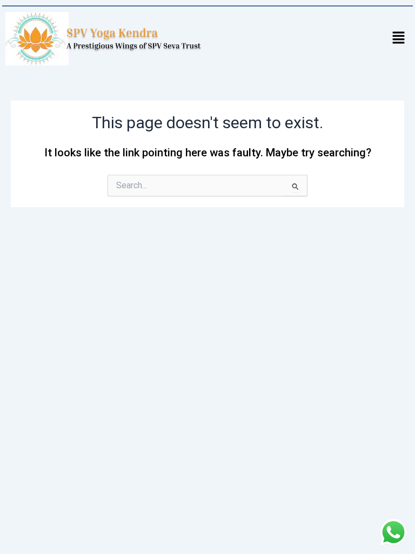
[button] (399, 38)
